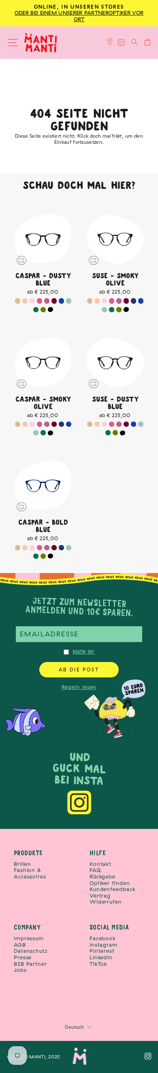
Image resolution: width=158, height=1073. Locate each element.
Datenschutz (31, 951)
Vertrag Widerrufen (106, 899)
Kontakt (100, 864)
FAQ (95, 870)
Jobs (20, 970)
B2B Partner (30, 964)
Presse (23, 957)
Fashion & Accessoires (30, 873)
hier (117, 136)
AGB (20, 945)
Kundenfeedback (113, 889)
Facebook (103, 938)
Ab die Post (79, 669)
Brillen (22, 864)
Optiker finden (110, 883)
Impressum (29, 938)
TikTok (98, 964)
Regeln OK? (84, 652)
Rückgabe (102, 877)
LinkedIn (101, 957)
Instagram (103, 945)
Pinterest (102, 951)
